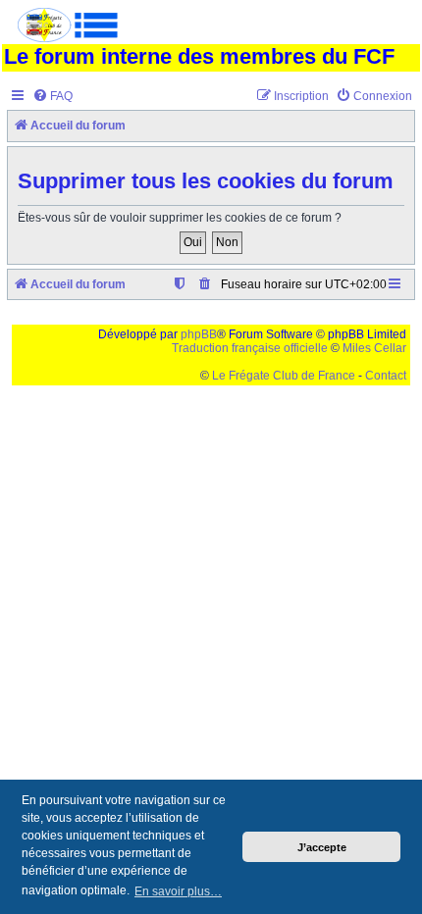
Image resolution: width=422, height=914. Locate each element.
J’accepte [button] (321, 847)
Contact (385, 375)
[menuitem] (52, 96)
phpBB (199, 334)
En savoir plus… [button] (178, 891)
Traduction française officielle (250, 348)
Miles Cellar (374, 348)
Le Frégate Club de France (283, 375)
